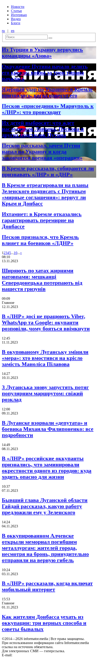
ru (3, 31)
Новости (17, 7)
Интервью (19, 15)
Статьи (16, 11)
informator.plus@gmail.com (33, 655)
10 (15, 253)
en (12, 31)
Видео (16, 19)
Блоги (15, 23)
